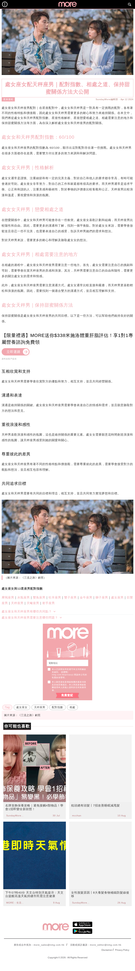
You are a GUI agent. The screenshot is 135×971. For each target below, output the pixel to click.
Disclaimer (106, 950)
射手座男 (48, 603)
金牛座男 (86, 597)
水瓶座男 (23, 597)
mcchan (76, 815)
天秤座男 (17, 603)
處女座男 (117, 597)
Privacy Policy (122, 950)
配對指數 (57, 707)
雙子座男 (70, 597)
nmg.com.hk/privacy (62, 675)
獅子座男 (101, 597)
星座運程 (8, 99)
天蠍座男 (33, 603)
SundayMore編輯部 (107, 99)
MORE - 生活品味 (15, 902)
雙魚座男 (39, 597)
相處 (72, 707)
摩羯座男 (8, 597)
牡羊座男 (55, 597)
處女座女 (21, 707)
